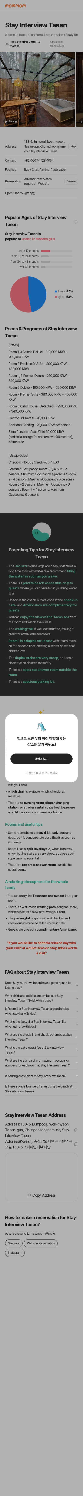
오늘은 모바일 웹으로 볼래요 (41, 773)
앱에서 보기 (41, 759)
